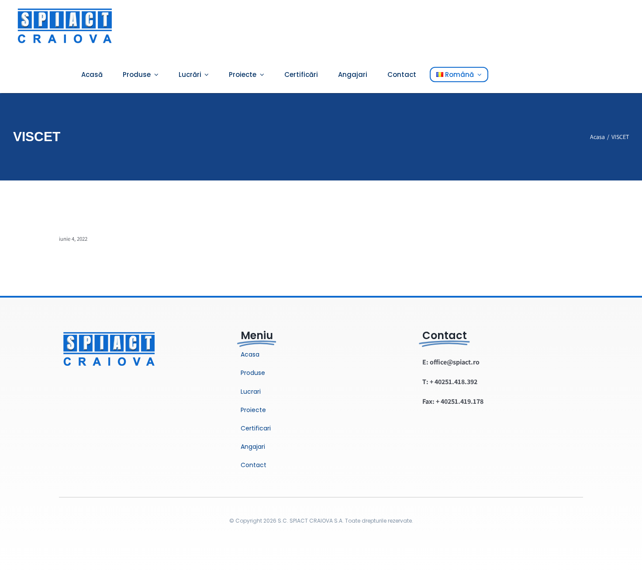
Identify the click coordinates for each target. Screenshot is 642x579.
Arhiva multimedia (97, 225)
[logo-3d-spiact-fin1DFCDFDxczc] (109, 327)
